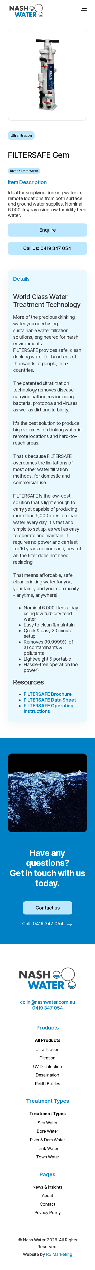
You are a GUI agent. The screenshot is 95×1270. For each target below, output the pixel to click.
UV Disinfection (47, 1066)
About (47, 1195)
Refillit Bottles (47, 1083)
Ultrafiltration (47, 1049)
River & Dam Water (47, 1139)
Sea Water (47, 1122)
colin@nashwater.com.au (47, 1002)
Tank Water (47, 1148)
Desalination (47, 1075)
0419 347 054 (47, 1008)
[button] (83, 10)
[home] (26, 10)
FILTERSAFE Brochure (48, 694)
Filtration (47, 1057)
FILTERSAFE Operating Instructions (48, 708)
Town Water (47, 1156)
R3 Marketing (59, 1254)
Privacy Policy (48, 1212)
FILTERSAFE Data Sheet (50, 700)
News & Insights (47, 1187)
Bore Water (47, 1131)
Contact (47, 1204)
